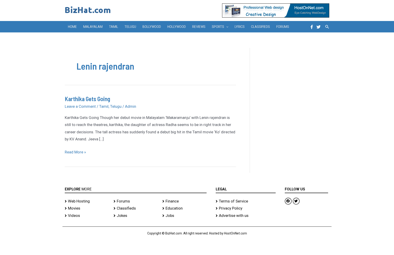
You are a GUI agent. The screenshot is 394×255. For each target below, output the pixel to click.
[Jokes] (136, 215)
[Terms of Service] (246, 201)
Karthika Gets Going (87, 98)
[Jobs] (184, 215)
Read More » (75, 151)
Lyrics (240, 27)
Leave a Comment (80, 106)
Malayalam (93, 27)
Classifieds (260, 27)
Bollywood (152, 27)
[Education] (184, 208)
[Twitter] (318, 27)
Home (72, 27)
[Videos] (87, 215)
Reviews (198, 27)
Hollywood (176, 27)
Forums (282, 27)
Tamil (113, 27)
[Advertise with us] (246, 215)
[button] (226, 26)
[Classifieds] (136, 208)
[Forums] (136, 201)
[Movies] (87, 208)
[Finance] (184, 201)
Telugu (130, 27)
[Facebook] (312, 27)
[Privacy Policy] (246, 208)
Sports (218, 27)
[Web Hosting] (87, 201)
